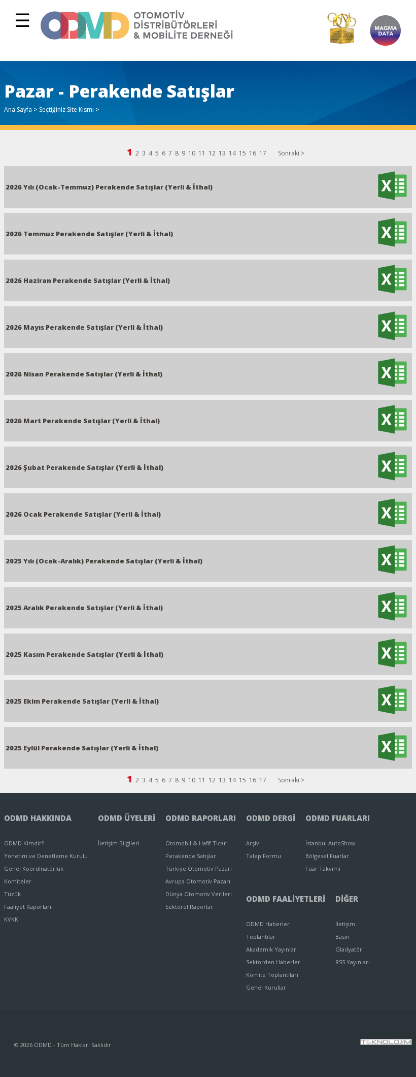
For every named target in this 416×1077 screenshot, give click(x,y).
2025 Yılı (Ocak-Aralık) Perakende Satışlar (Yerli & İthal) (104, 560)
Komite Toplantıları (272, 974)
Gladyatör (348, 949)
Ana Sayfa (18, 109)
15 (242, 153)
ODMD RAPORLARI (200, 818)
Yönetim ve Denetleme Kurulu (46, 856)
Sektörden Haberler (273, 962)
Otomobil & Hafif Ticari (196, 843)
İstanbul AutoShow (330, 843)
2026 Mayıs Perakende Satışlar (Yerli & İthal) (84, 327)
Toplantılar (260, 936)
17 (262, 153)
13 (222, 153)
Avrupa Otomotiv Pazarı (197, 881)
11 (201, 153)
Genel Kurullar (266, 987)
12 (212, 153)
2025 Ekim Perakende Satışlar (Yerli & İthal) (82, 701)
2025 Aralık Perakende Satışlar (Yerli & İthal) (84, 607)
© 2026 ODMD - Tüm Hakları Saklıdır (62, 1045)
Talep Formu (263, 856)
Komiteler (17, 881)
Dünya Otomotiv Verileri (198, 894)
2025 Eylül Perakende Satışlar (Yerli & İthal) (82, 747)
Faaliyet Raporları (27, 906)
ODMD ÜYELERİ (126, 818)
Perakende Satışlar (190, 856)
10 (191, 153)
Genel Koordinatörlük (33, 868)
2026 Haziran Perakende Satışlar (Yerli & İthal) (88, 280)
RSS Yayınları (352, 962)
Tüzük (12, 894)
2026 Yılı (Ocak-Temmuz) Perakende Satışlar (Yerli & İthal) (109, 187)
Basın (342, 936)
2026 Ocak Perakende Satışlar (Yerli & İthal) (83, 514)
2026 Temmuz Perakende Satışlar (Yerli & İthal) (89, 233)
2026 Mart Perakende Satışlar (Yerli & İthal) (83, 420)
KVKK (11, 919)
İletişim (345, 924)
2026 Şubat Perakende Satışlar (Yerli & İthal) (84, 467)
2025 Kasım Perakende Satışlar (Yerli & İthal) (84, 654)
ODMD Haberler (268, 924)
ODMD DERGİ (270, 818)
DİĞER (346, 899)
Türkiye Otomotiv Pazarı (198, 868)
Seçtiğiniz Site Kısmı (66, 109)
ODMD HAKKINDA (38, 818)
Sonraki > (291, 153)
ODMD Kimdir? (24, 843)
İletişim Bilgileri (119, 843)
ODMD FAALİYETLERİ (285, 899)
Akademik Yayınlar (271, 949)
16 (252, 153)
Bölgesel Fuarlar (327, 856)
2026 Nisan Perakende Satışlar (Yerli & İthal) (84, 373)
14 (232, 153)
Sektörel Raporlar (189, 906)
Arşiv (252, 843)
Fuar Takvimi (322, 868)
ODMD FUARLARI (337, 818)
